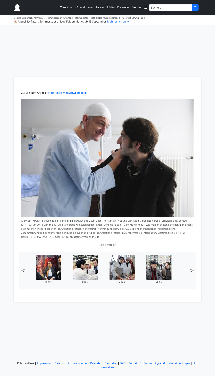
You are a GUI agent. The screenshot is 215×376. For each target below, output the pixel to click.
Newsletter (80, 363)
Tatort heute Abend (72, 7)
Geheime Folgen (179, 363)
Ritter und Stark (82, 17)
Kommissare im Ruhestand (60, 17)
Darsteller (123, 7)
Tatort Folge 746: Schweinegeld (105, 17)
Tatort (29, 17)
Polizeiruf (134, 363)
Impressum (44, 363)
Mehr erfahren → (118, 21)
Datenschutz (62, 363)
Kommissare (96, 7)
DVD (123, 363)
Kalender (96, 363)
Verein (137, 7)
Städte (110, 7)
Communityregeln (154, 363)
